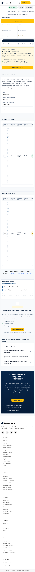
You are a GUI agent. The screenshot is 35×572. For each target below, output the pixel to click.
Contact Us (5, 528)
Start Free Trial (17, 400)
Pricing (4, 530)
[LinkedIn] (11, 432)
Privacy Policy (6, 565)
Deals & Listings (7, 487)
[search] (19, 3)
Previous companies (27, 43)
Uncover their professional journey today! (21, 273)
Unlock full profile (17, 21)
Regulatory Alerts (7, 452)
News (4, 465)
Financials (5, 454)
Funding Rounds (7, 456)
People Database (7, 447)
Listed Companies (7, 547)
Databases (5, 443)
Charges (5, 450)
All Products (6, 441)
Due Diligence (6, 502)
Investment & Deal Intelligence (7, 512)
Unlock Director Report (17, 67)
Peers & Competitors (8, 485)
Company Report (7, 463)
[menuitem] (18, 42)
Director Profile (7, 543)
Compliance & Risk (7, 483)
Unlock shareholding (17, 329)
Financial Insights (7, 478)
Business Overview (8, 489)
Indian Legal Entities (8, 445)
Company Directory (8, 545)
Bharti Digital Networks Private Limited (7, 220)
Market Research (7, 507)
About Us (5, 523)
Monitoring (5, 509)
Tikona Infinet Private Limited (7, 142)
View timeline (6, 17)
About (4, 43)
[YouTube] (15, 432)
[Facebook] (2, 432)
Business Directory (8, 541)
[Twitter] (7, 432)
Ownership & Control (8, 480)
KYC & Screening (7, 504)
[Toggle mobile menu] (33, 3)
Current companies (13, 43)
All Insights (5, 476)
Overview (5, 41)
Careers (5, 526)
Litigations (5, 459)
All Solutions (6, 500)
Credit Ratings (6, 461)
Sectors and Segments (9, 552)
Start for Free (25, 2)
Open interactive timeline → (9, 283)
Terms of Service (7, 562)
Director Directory (7, 550)
